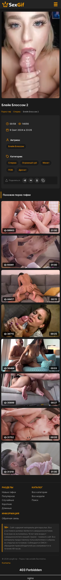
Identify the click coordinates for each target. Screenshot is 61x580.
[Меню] (55, 4)
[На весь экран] (55, 94)
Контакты (6, 563)
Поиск (35, 500)
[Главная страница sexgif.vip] (13, 4)
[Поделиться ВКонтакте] (30, 180)
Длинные (7, 508)
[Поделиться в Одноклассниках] (37, 180)
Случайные (8, 500)
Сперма (16, 111)
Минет (46, 162)
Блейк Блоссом (16, 146)
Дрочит (22, 170)
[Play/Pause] (5, 94)
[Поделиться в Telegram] (24, 180)
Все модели (38, 496)
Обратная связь (10, 518)
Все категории (39, 492)
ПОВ (10, 170)
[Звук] (49, 94)
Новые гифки (9, 492)
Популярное (8, 496)
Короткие (7, 504)
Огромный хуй (29, 162)
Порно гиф (6, 111)
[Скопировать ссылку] (43, 180)
